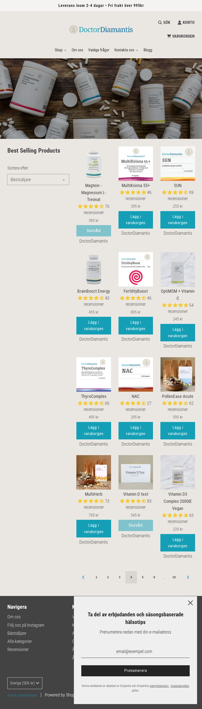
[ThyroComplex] (93, 374)
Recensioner (18, 649)
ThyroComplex (93, 396)
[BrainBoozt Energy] (93, 269)
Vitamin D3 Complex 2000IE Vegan (178, 501)
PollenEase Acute (177, 396)
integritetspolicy (159, 686)
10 (174, 577)
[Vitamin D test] (135, 472)
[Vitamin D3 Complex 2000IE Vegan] (177, 472)
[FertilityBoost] (135, 269)
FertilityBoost (136, 291)
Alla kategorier (19, 641)
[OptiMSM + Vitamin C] (177, 269)
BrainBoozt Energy (93, 291)
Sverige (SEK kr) (22, 683)
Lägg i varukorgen (135, 219)
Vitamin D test (135, 494)
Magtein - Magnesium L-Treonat (93, 192)
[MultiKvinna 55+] (135, 163)
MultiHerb (93, 494)
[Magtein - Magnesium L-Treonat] (93, 163)
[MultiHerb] (93, 472)
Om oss (14, 616)
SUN (178, 185)
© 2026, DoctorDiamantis (22, 695)
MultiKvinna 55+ (136, 185)
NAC (135, 396)
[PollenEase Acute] (177, 374)
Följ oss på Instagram (25, 625)
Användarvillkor (180, 686)
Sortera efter (17, 168)
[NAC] (135, 374)
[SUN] (177, 163)
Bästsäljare (16, 633)
